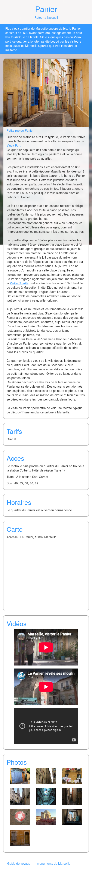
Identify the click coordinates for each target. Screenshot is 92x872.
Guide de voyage (18, 863)
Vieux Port (14, 145)
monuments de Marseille (53, 863)
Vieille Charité (19, 283)
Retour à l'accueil (46, 17)
